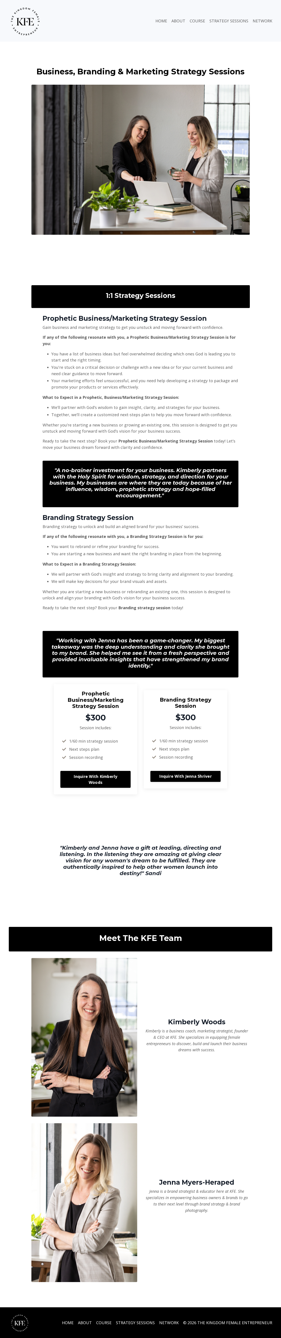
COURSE (197, 20)
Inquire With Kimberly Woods (95, 779)
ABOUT (178, 20)
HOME (161, 20)
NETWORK (262, 20)
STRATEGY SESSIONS (228, 20)
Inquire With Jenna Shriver (185, 776)
